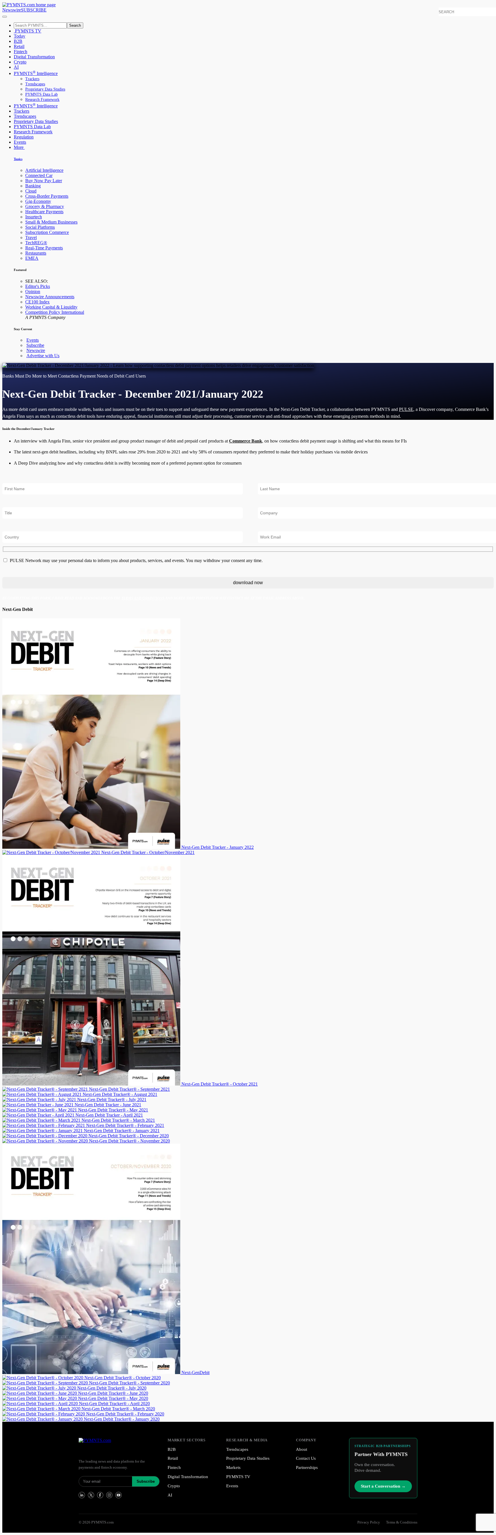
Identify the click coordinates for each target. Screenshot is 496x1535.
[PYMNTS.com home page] (29, 4)
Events (20, 142)
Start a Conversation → (383, 1486)
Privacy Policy (368, 1522)
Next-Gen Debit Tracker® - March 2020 (118, 1408)
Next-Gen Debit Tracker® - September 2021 (129, 1089)
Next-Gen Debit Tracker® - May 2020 (113, 1398)
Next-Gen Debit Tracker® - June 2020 (113, 1393)
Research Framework (42, 99)
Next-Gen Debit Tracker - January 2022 (217, 847)
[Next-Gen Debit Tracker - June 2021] (38, 1104)
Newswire (11, 9)
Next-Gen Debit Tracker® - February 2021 (125, 1125)
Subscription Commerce (47, 232)
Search (75, 25)
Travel (31, 237)
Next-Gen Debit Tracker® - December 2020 (128, 1135)
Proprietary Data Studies (45, 89)
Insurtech (33, 216)
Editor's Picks (37, 286)
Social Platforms (40, 227)
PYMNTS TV (27, 30)
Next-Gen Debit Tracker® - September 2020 (129, 1382)
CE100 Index (37, 301)
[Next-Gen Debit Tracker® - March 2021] (42, 1120)
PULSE (406, 409)
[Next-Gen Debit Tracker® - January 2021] (43, 1130)
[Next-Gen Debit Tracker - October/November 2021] (51, 852)
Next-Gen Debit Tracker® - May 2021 (113, 1109)
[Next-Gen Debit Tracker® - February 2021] (44, 1125)
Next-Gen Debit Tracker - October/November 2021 (148, 852)
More (19, 147)
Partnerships (307, 1467)
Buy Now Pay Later (43, 180)
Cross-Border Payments (46, 196)
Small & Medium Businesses (51, 222)
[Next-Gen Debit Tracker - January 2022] (91, 847)
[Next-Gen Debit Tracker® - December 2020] (45, 1135)
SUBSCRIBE (33, 9)
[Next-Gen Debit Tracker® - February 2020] (44, 1413)
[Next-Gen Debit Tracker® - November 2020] (45, 1140)
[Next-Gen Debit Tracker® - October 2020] (43, 1377)
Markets (233, 1467)
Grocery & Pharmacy (44, 206)
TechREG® (36, 242)
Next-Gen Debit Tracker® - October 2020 (122, 1377)
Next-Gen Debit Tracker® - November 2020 (129, 1140)
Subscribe (35, 345)
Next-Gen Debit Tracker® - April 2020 (114, 1403)
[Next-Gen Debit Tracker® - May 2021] (40, 1109)
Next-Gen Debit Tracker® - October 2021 (219, 1084)
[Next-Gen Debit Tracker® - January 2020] (43, 1419)
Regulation (24, 136)
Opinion (32, 291)
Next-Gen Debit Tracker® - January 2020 (122, 1419)
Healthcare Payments (44, 211)
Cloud (30, 190)
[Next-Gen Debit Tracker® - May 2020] (40, 1398)
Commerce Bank (245, 440)
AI (16, 67)
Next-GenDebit (195, 1372)
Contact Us (306, 1458)
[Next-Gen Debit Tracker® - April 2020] (40, 1403)
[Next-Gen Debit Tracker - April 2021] (38, 1115)
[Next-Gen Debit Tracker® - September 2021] (45, 1089)
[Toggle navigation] (4, 17)
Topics (18, 159)
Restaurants (35, 253)
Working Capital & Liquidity (51, 307)
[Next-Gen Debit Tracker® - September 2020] (45, 1382)
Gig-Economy (38, 201)
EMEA (31, 258)
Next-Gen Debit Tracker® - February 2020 (125, 1413)
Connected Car (39, 175)
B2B (18, 41)
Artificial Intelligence (44, 170)
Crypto (20, 61)
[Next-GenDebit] (91, 1372)
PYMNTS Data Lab (41, 94)
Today (19, 36)
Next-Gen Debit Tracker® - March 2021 (118, 1120)
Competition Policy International (54, 312)
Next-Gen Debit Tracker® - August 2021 (120, 1094)
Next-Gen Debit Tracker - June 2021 (108, 1104)
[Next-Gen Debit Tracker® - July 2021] (39, 1099)
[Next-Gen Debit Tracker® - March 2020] (42, 1408)
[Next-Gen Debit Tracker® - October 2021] (91, 1084)
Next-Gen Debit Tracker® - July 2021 (111, 1099)
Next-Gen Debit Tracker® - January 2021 (122, 1130)
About (301, 1449)
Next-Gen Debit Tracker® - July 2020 (111, 1388)
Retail (19, 46)
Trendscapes (35, 84)
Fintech (20, 51)
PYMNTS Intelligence (36, 73)
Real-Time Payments (44, 247)
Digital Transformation (34, 56)
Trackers (32, 79)
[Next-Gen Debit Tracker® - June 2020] (40, 1393)
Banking (33, 185)
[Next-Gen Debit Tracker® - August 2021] (42, 1094)
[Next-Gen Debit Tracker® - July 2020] (39, 1388)
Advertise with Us (42, 355)
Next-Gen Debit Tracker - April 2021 (109, 1115)
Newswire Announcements (49, 296)
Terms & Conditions (401, 1522)
